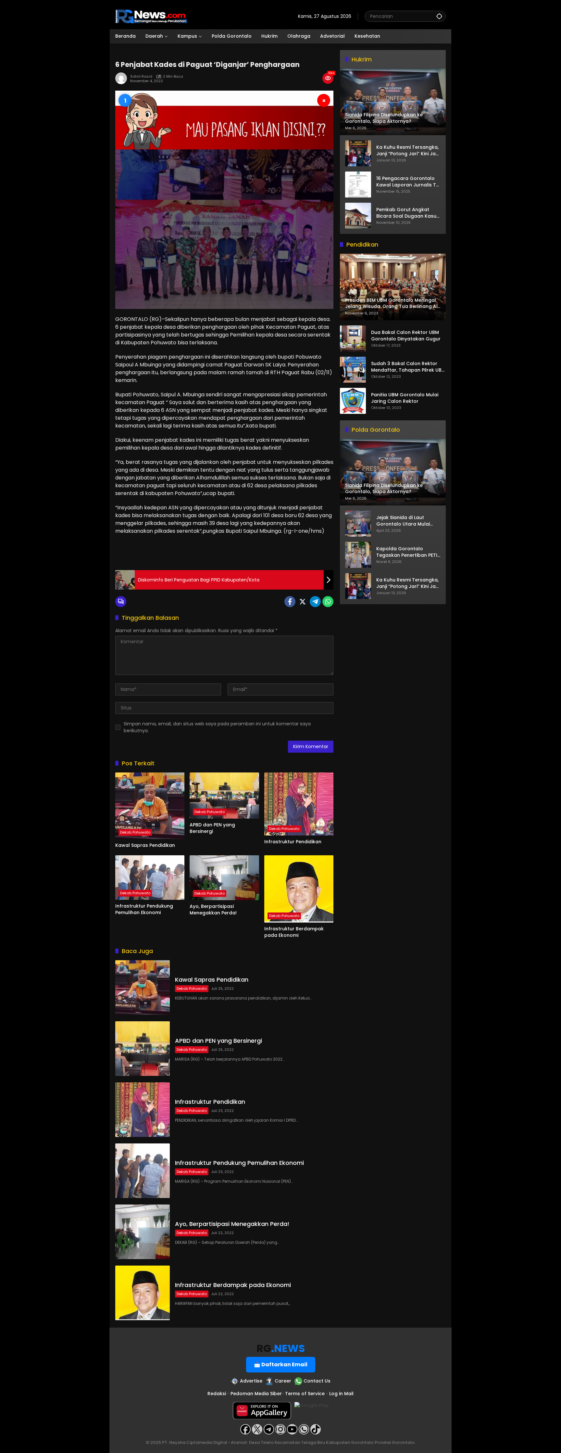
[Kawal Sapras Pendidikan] (149, 805)
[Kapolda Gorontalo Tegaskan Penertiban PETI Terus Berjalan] (358, 555)
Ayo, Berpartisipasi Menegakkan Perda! (213, 909)
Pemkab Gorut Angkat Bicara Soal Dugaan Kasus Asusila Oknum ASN (407, 213)
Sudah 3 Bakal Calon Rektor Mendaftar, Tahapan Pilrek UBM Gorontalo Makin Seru (408, 367)
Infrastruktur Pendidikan (292, 842)
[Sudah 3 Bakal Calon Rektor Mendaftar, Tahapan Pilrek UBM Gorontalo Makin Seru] (353, 370)
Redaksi (216, 1393)
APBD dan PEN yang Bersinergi (212, 828)
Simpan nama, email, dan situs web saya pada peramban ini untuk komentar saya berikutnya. (217, 727)
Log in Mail (341, 1393)
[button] (439, 16)
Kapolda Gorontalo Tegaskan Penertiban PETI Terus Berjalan (406, 552)
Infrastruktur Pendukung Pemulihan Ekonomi (144, 909)
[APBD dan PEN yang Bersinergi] (224, 795)
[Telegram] (315, 601)
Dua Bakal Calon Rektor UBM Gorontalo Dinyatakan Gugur (406, 336)
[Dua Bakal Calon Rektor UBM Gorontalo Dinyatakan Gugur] (353, 338)
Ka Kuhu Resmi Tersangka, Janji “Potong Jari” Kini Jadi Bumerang (408, 150)
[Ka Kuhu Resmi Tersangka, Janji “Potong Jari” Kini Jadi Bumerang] (358, 153)
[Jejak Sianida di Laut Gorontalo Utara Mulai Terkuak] (358, 524)
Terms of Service (305, 1393)
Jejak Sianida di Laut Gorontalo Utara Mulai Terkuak (403, 521)
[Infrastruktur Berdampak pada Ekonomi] (298, 889)
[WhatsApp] (327, 601)
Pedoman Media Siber (256, 1393)
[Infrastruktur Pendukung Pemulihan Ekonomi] (149, 877)
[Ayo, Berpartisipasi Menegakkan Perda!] (224, 877)
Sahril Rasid (141, 76)
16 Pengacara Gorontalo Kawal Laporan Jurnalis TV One (407, 181)
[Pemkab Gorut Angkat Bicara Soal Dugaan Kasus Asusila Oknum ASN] (358, 216)
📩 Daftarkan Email (280, 1364)
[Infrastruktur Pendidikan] (298, 803)
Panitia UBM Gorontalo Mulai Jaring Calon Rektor (404, 398)
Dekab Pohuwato (135, 832)
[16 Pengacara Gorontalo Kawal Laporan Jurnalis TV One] (358, 185)
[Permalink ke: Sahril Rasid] (122, 78)
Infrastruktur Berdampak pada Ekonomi (294, 932)
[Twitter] (302, 601)
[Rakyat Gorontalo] (151, 16)
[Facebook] (289, 601)
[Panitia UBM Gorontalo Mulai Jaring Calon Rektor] (353, 401)
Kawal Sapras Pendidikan (145, 845)
